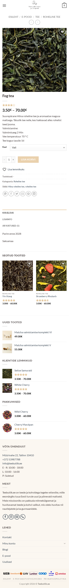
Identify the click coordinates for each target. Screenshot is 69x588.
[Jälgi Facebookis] (5, 516)
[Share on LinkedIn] (34, 193)
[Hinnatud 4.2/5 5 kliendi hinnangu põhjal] (34, 105)
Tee (37, 16)
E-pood (27, 16)
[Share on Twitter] (17, 193)
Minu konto (8, 543)
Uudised (7, 561)
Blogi (5, 549)
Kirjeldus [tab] (8, 212)
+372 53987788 (11, 459)
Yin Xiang (7, 296)
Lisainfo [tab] (7, 219)
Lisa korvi (28, 159)
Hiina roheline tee (16, 186)
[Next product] (31, 22)
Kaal (4, 147)
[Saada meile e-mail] (17, 516)
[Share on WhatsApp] (5, 193)
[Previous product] (37, 22)
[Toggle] (65, 543)
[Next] (66, 287)
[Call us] (22, 516)
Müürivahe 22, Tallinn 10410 (18, 455)
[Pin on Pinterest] (28, 193)
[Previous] (2, 287)
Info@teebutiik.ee (12, 463)
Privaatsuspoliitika (55, 579)
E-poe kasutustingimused (27, 579)
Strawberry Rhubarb (46, 296)
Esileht (13, 16)
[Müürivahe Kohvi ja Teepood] (34, 5)
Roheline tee (51, 16)
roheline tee (30, 186)
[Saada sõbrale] (22, 193)
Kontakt (7, 537)
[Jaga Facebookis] (11, 193)
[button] (4, 5)
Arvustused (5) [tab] (11, 225)
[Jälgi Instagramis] (11, 516)
